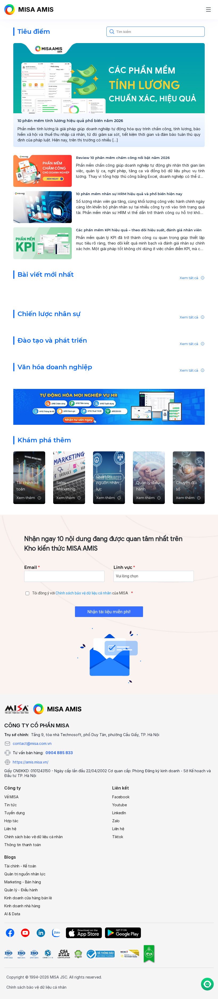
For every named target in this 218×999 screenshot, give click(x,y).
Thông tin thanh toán (22, 844)
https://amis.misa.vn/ (30, 762)
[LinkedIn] (40, 932)
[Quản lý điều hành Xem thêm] (149, 477)
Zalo (116, 820)
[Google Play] (123, 932)
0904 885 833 (59, 752)
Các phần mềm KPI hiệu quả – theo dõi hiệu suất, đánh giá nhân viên (139, 230)
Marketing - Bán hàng (22, 882)
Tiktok (117, 836)
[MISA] (16, 709)
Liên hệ (10, 828)
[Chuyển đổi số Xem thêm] (189, 477)
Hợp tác (11, 820)
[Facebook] (9, 932)
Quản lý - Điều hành (21, 890)
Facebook (120, 797)
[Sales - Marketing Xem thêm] (69, 477)
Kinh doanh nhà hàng (22, 906)
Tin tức (10, 805)
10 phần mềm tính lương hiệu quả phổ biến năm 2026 (70, 120)
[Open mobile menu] (208, 9)
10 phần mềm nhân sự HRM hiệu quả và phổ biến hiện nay (129, 194)
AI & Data (12, 914)
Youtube (119, 805)
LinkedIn (119, 813)
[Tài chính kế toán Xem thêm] (29, 477)
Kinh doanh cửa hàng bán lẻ (28, 898)
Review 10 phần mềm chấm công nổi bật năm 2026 (123, 158)
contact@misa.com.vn (32, 743)
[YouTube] (25, 932)
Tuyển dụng (14, 813)
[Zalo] (56, 932)
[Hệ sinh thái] (57, 709)
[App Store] (84, 932)
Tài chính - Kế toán (20, 866)
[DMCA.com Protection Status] (78, 954)
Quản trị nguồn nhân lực (24, 874)
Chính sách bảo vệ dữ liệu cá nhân (83, 593)
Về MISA (11, 797)
